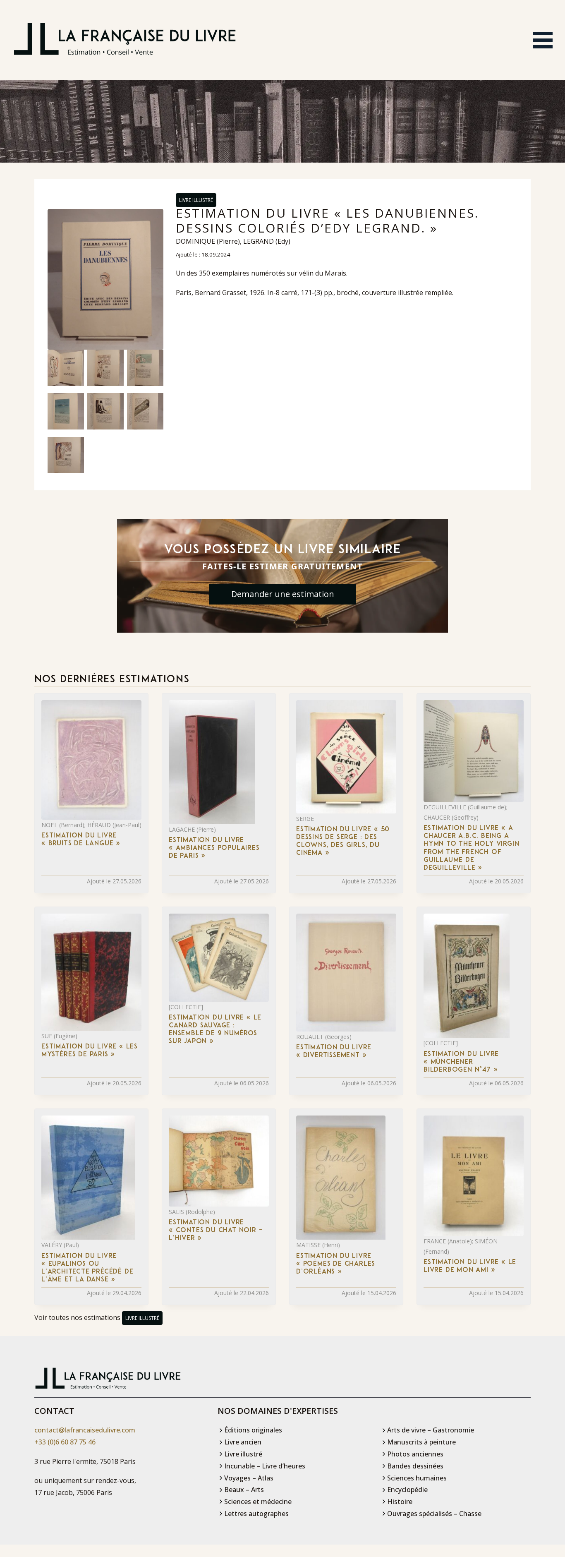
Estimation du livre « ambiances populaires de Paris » (214, 848)
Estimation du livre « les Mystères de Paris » (89, 1051)
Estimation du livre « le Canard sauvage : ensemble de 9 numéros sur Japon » (215, 1030)
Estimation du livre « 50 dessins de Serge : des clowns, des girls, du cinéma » (343, 841)
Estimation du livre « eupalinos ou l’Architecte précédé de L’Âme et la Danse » (87, 1268)
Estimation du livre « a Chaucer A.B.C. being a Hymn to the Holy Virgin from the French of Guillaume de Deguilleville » (471, 848)
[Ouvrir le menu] (543, 40)
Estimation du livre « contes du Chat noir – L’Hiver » (215, 1230)
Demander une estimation (282, 594)
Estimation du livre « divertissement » (333, 1051)
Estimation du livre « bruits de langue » (80, 839)
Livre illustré (196, 200)
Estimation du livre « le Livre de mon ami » (470, 1266)
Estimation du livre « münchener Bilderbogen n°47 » (461, 1062)
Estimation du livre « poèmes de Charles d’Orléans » (335, 1264)
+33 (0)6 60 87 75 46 (65, 1442)
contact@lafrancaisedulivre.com (84, 1430)
